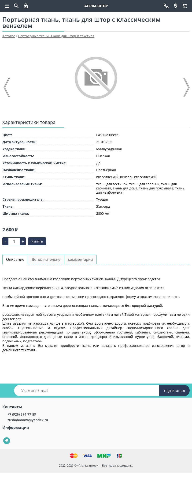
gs (3, 437)
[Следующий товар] (186, 87)
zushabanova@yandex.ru (27, 420)
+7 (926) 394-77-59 (21, 414)
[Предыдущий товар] (7, 87)
